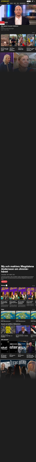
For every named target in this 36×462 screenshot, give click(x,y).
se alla (33, 32)
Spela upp (5, 281)
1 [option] (6, 285)
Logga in (28, 1)
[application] (18, 15)
